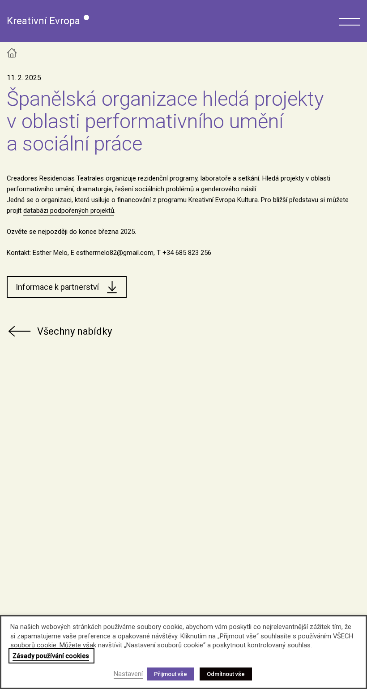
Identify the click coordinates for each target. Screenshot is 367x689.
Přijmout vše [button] (170, 674)
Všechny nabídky (74, 331)
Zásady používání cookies (51, 655)
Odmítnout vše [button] (226, 674)
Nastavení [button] (128, 674)
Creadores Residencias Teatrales (55, 178)
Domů (12, 53)
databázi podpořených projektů (68, 211)
